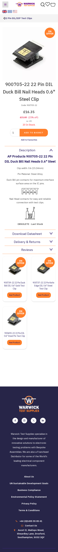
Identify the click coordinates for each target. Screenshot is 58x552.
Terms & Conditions (29, 510)
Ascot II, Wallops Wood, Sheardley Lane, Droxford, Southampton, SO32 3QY (31, 534)
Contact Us (31, 525)
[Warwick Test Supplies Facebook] (15, 420)
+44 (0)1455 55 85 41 (30, 521)
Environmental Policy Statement (29, 496)
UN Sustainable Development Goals (29, 483)
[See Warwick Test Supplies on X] (33, 420)
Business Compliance (29, 490)
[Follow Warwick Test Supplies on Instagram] (24, 420)
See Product (14, 295)
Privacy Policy (29, 503)
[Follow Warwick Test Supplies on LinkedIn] (43, 420)
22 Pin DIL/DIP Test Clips (18, 18)
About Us (29, 476)
